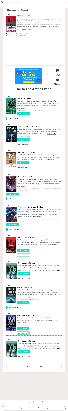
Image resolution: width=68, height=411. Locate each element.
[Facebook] (13, 366)
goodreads (10, 35)
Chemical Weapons (21, 299)
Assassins (19, 325)
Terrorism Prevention (37, 219)
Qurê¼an (20, 136)
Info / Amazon (23, 113)
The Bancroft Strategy (27, 263)
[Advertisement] (34, 50)
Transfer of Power (24, 176)
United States (26, 136)
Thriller (29, 29)
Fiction (19, 29)
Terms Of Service (43, 402)
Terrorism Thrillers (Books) (38, 110)
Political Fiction (35, 188)
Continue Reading (21, 108)
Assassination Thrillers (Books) (24, 110)
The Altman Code (24, 287)
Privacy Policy (31, 402)
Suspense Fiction (57, 188)
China (28, 299)
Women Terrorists (40, 247)
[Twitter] (27, 366)
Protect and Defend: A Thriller (30, 207)
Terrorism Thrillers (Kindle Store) (51, 219)
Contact (22, 402)
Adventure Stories (21, 247)
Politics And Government (46, 188)
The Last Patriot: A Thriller (28, 127)
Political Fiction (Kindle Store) (24, 219)
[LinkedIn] (55, 366)
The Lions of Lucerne (26, 152)
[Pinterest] (41, 366)
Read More (55, 26)
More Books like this (13, 118)
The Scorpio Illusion (25, 237)
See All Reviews (22, 35)
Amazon (9, 33)
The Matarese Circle (25, 315)
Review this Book (22, 33)
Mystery (24, 29)
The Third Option (24, 98)
